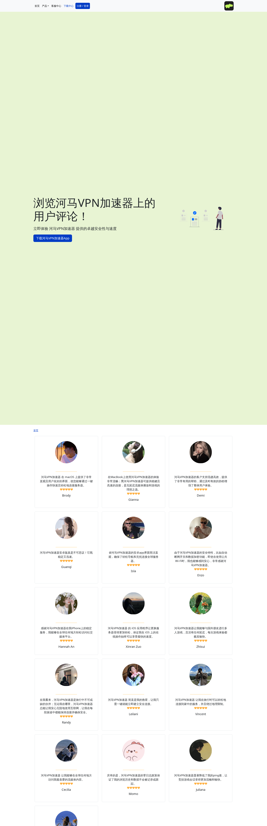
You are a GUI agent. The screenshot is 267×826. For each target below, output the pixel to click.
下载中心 (69, 6)
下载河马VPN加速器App (52, 238)
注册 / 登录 (83, 6)
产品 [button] (44, 6)
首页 (37, 6)
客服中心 (56, 6)
